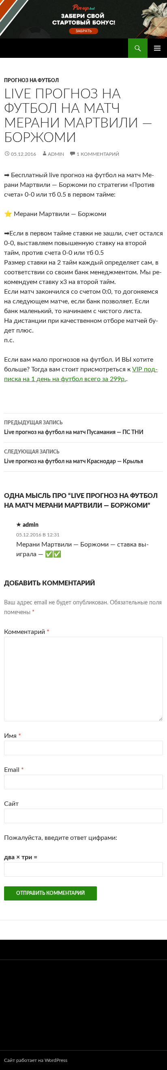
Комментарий (26, 632)
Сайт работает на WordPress (35, 1060)
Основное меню (157, 48)
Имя (12, 736)
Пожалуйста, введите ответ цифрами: (60, 838)
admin (56, 154)
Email (14, 770)
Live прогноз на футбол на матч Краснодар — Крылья (73, 456)
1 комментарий (98, 154)
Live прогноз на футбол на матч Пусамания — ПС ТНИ (73, 427)
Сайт (11, 804)
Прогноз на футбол (31, 80)
